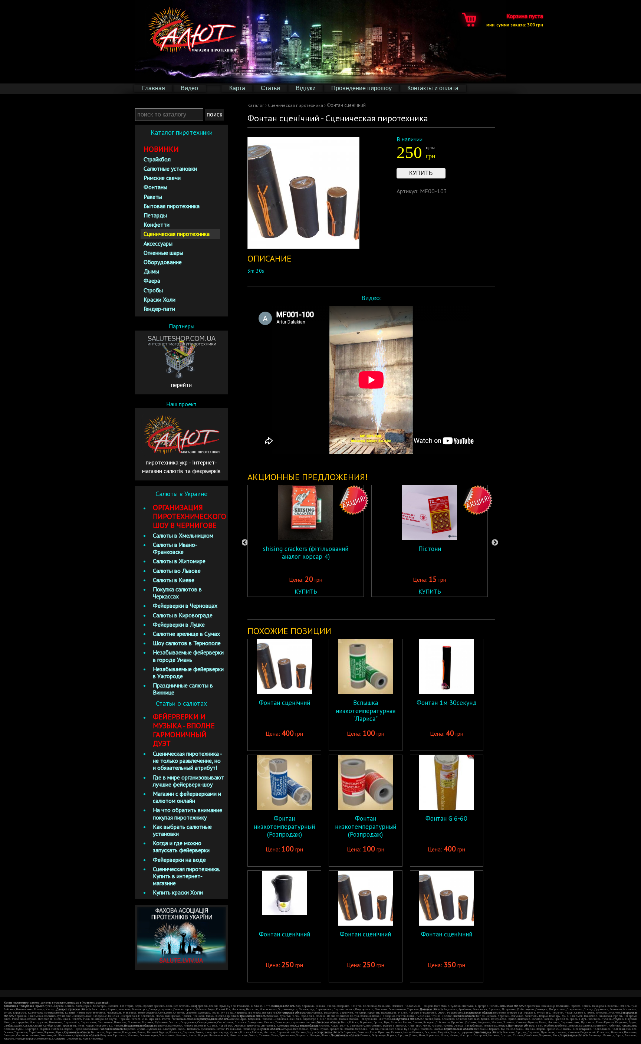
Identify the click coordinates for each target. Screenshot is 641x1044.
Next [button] (495, 542)
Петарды (155, 215)
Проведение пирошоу (361, 88)
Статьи (270, 88)
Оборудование (163, 262)
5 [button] (395, 608)
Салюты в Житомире (179, 561)
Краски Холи (159, 299)
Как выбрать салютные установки (182, 830)
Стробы (153, 290)
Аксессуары (158, 243)
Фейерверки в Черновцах (185, 605)
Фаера (152, 280)
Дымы (151, 271)
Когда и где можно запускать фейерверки (181, 846)
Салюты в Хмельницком (183, 535)
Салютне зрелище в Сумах (186, 633)
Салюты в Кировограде (183, 615)
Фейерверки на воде (179, 859)
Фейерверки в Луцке (179, 624)
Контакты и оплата (432, 88)
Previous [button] (245, 542)
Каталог (255, 105)
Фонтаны (155, 187)
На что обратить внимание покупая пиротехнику (187, 813)
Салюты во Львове (177, 570)
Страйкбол (157, 159)
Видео (189, 88)
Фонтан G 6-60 (446, 818)
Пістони (429, 548)
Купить (421, 173)
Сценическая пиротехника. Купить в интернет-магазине (186, 876)
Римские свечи (162, 177)
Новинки (161, 149)
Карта (237, 88)
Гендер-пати (159, 308)
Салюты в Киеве (173, 580)
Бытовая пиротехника (172, 206)
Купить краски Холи (178, 892)
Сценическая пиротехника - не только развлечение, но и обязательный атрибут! (187, 760)
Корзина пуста (514, 19)
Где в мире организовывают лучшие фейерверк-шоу (188, 781)
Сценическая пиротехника (295, 105)
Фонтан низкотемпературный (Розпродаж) (284, 826)
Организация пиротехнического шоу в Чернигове (189, 516)
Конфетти (157, 224)
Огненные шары (163, 252)
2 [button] (362, 608)
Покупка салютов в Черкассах (177, 592)
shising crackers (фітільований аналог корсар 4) (305, 552)
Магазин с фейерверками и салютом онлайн (187, 797)
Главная (153, 88)
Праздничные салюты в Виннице (183, 689)
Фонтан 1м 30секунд (447, 702)
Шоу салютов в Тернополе (187, 643)
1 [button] (350, 608)
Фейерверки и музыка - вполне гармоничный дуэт (184, 730)
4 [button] (384, 608)
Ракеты (153, 196)
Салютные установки (170, 168)
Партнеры (181, 326)
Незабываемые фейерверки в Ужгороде (188, 672)
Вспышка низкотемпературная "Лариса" (365, 710)
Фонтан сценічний (284, 702)
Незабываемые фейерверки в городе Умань (188, 656)
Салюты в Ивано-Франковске (175, 548)
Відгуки (306, 88)
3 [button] (373, 608)
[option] (305, 541)
